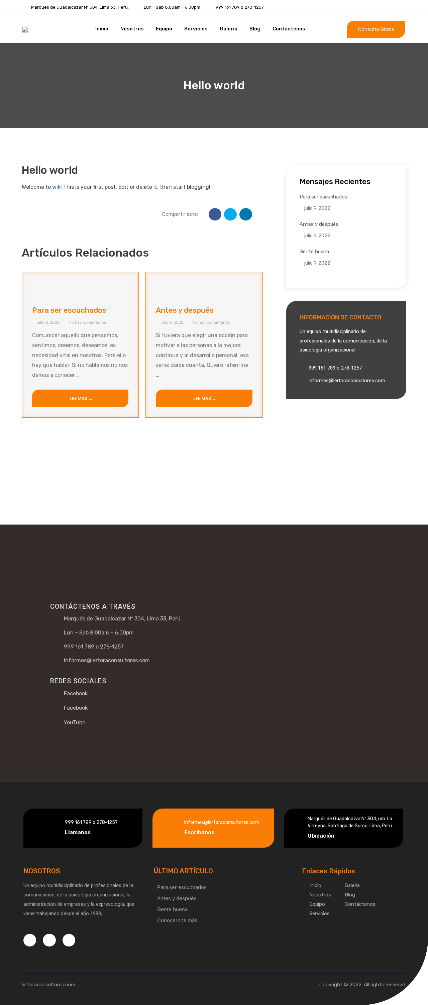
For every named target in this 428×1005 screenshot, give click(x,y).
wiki (57, 187)
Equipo (164, 29)
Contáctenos (289, 29)
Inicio (101, 29)
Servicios (196, 29)
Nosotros (132, 29)
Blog (254, 29)
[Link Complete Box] (80, 344)
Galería (228, 29)
